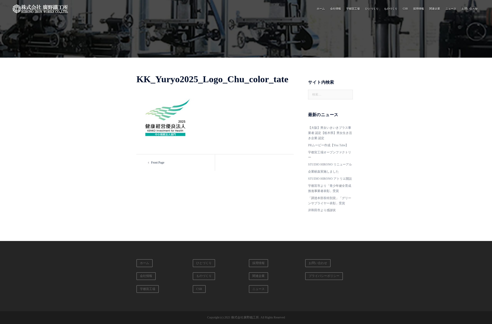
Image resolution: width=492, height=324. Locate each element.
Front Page (157, 162)
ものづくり (390, 8)
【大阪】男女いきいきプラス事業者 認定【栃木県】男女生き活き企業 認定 (330, 133)
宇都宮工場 (353, 8)
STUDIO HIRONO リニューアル (330, 164)
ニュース (450, 8)
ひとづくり (372, 8)
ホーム (321, 8)
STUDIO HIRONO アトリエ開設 (330, 178)
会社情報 (335, 8)
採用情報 (418, 8)
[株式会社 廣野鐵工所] (40, 8)
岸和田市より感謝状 (322, 210)
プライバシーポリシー (324, 275)
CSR (405, 8)
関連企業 (434, 8)
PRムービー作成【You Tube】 (328, 145)
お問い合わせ (470, 8)
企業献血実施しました (323, 171)
